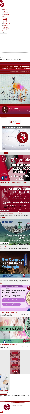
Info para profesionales (3, 390)
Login (2, 30)
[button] (15, 49)
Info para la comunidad (3, 394)
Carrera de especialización (6, 22)
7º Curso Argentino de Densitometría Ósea (9, 312)
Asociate (4, 11)
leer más (1, 185)
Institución (3, 8)
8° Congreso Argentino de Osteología (7, 278)
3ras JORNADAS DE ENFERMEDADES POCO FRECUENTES (13, 182)
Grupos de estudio (5, 25)
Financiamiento (5, 20)
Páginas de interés (5, 29)
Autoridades (4, 10)
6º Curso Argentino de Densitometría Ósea (9, 344)
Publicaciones (3, 13)
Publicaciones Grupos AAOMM (7, 15)
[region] (15, 43)
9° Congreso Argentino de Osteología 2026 (8, 246)
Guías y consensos (5, 27)
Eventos (6, 153)
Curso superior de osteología (6, 23)
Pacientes (4, 26)
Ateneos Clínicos (5, 19)
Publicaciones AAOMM (6, 14)
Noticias (2, 217)
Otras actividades (5, 21)
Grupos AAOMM (5, 12)
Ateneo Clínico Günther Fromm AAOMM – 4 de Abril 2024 (12, 213)
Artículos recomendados (6, 28)
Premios (6, 18)
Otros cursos (4, 24)
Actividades (3, 16)
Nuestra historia (5, 9)
